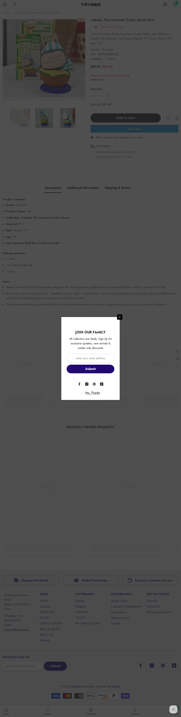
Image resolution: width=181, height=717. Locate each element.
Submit (90, 369)
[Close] (119, 317)
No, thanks (92, 393)
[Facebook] (79, 384)
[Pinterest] (94, 384)
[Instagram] (86, 384)
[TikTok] (101, 384)
